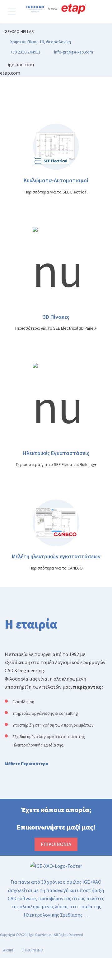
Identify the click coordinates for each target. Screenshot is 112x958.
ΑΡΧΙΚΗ (9, 950)
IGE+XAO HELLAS (19, 31)
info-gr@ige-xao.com (73, 52)
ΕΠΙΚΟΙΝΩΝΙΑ (32, 950)
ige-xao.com (21, 64)
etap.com (10, 73)
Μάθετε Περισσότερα (26, 763)
